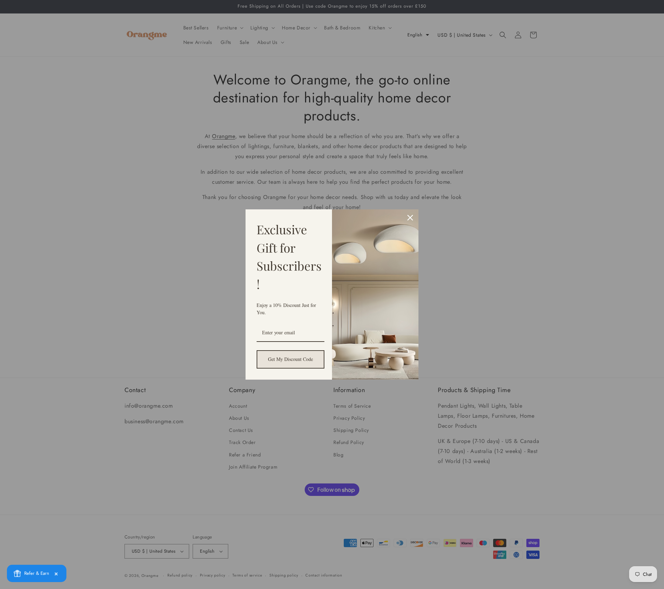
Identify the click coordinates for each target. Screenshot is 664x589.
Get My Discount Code (290, 359)
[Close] (410, 217)
